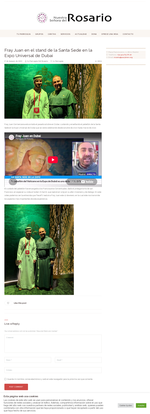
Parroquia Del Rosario (39, 61)
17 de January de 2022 (13, 61)
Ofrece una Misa (109, 34)
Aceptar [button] (141, 405)
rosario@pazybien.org (123, 57)
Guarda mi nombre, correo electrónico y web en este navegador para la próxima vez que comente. (50, 379)
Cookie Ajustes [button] (126, 405)
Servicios (65, 34)
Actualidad (81, 34)
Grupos (39, 34)
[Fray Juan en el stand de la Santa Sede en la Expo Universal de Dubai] (53, 91)
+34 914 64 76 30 (124, 55)
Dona (94, 34)
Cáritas (52, 34)
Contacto (128, 34)
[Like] (8, 303)
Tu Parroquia (24, 34)
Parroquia (59, 61)
